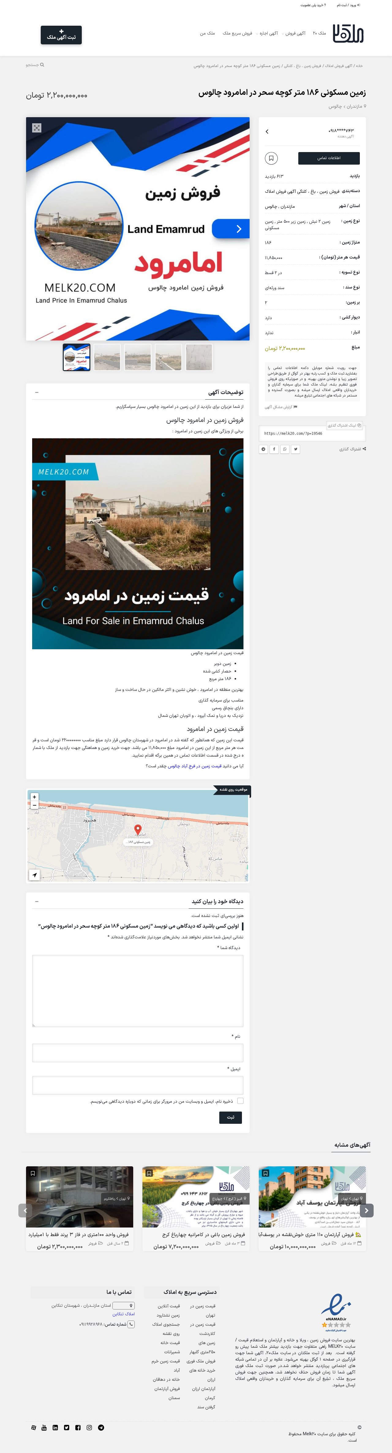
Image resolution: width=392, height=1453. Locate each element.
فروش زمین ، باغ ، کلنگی (302, 66)
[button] (138, 393)
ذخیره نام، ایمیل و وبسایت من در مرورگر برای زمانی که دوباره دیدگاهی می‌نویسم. (161, 1101)
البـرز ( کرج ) (234, 1199)
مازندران (354, 106)
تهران (355, 1199)
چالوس (335, 106)
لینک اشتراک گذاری (342, 425)
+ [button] (34, 797)
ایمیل (233, 1069)
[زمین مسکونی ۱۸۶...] (138, 829)
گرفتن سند (206, 1407)
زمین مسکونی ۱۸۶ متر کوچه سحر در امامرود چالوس (282, 93)
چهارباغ (217, 1199)
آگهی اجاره (269, 33)
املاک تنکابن (123, 1314)
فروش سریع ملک (237, 33)
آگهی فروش (295, 33)
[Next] (238, 229)
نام (236, 1037)
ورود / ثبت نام (347, 5)
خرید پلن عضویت (312, 5)
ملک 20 (319, 33)
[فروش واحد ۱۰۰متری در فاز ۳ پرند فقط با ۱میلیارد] (79, 1198)
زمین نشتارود (168, 1315)
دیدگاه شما (228, 948)
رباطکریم (109, 1199)
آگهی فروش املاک (338, 66)
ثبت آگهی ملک (61, 37)
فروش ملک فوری (201, 1361)
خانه (359, 66)
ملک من (207, 33)
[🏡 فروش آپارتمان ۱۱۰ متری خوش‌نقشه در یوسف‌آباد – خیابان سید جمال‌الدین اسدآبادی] (312, 1198)
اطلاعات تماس (329, 158)
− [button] (34, 805)
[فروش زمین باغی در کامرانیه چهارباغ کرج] (196, 1198)
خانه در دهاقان (166, 1380)
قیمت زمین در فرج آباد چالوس (194, 766)
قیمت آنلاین (169, 1306)
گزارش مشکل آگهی (279, 407)
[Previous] (37, 229)
